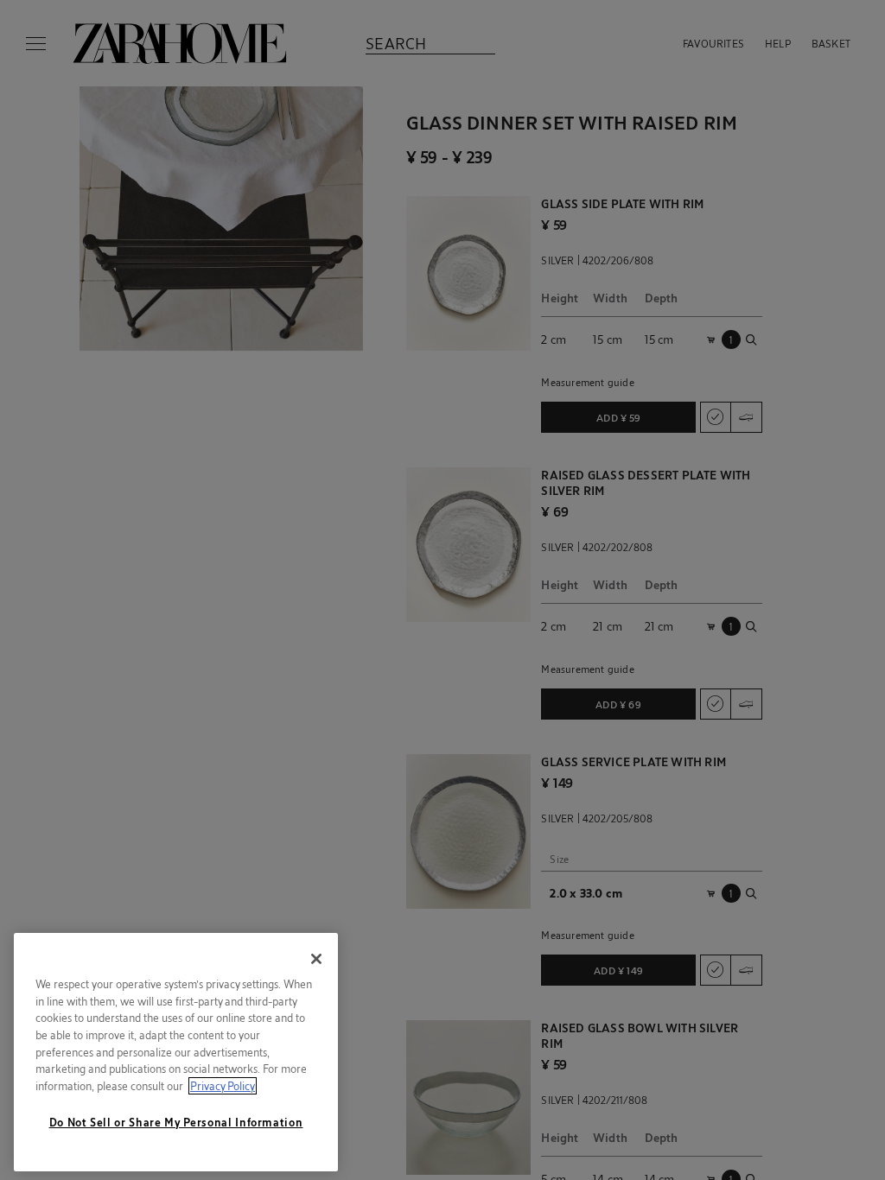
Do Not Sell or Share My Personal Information (176, 1122)
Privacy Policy (222, 1086)
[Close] (316, 959)
